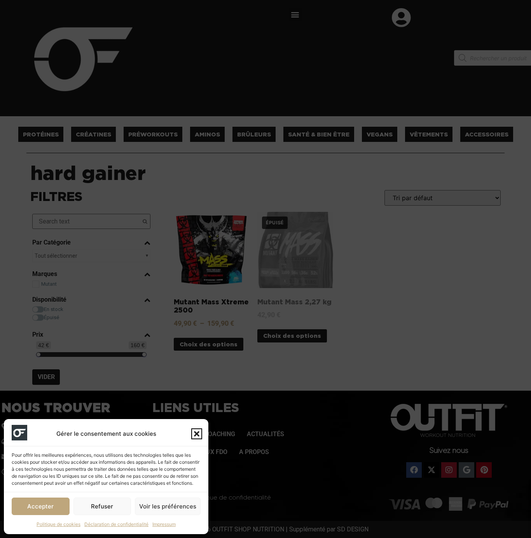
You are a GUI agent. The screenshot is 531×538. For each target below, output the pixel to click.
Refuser (102, 506)
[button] (197, 434)
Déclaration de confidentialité (116, 524)
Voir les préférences (167, 506)
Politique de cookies (58, 524)
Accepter (40, 506)
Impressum (164, 524)
